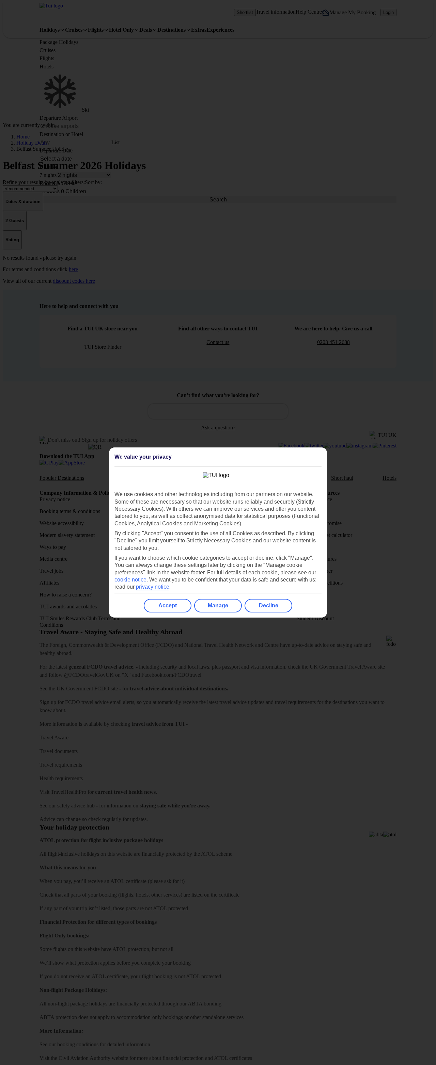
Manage (218, 605)
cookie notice (130, 580)
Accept (167, 605)
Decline (268, 605)
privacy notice (152, 587)
